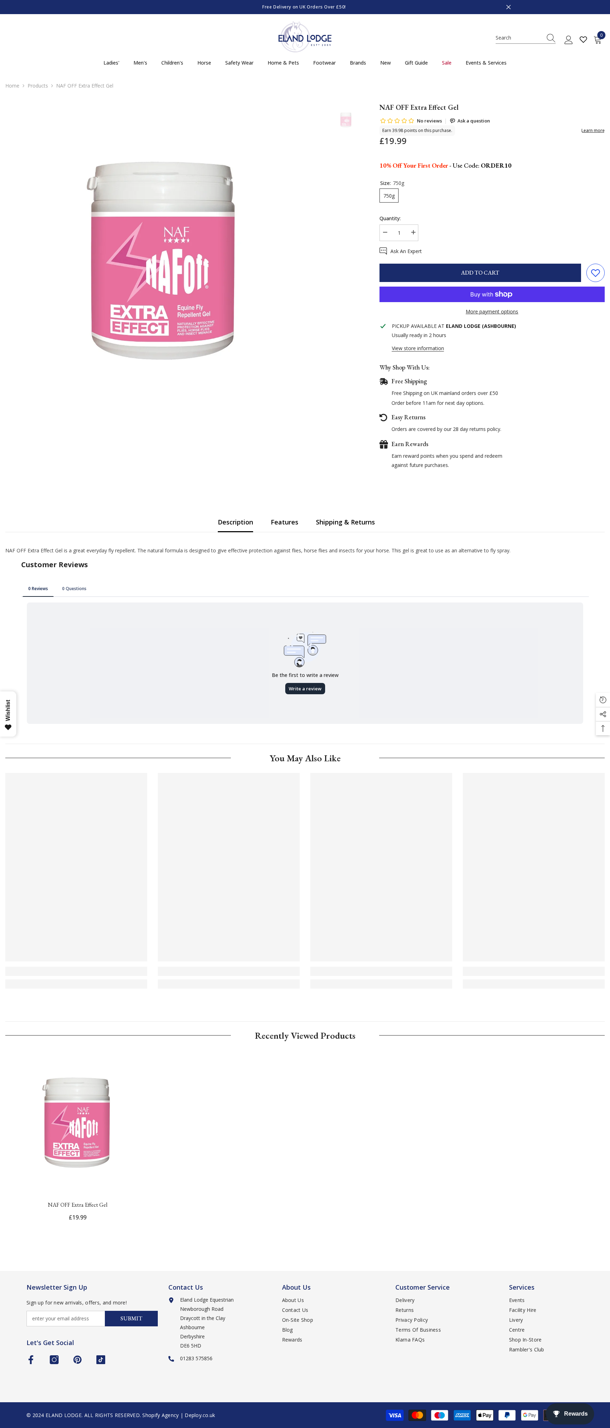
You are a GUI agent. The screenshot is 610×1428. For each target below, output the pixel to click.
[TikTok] (101, 1360)
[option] (305, 7)
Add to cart (480, 272)
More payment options (492, 311)
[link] (76, 971)
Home (12, 85)
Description (235, 522)
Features (284, 522)
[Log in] (568, 40)
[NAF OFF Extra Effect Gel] (77, 1122)
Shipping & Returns (345, 522)
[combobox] (519, 37)
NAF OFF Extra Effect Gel (77, 1204)
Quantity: (390, 218)
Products (38, 85)
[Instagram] (54, 1360)
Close (509, 7)
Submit (131, 1318)
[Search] (526, 38)
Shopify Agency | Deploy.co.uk (178, 1415)
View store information (418, 348)
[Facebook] (31, 1360)
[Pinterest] (77, 1360)
